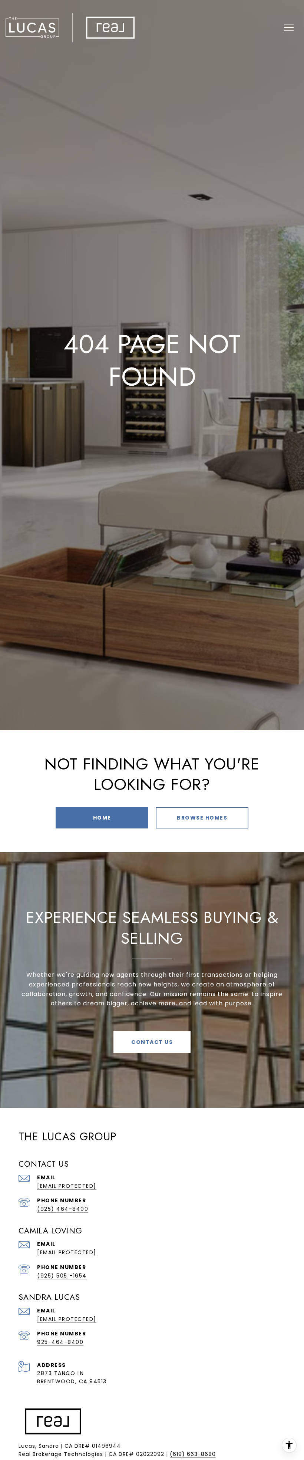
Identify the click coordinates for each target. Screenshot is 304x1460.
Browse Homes (202, 817)
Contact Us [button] (152, 1042)
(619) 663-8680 (193, 1454)
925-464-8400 (60, 1342)
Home (102, 817)
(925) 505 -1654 (62, 1275)
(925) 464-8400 (62, 1209)
